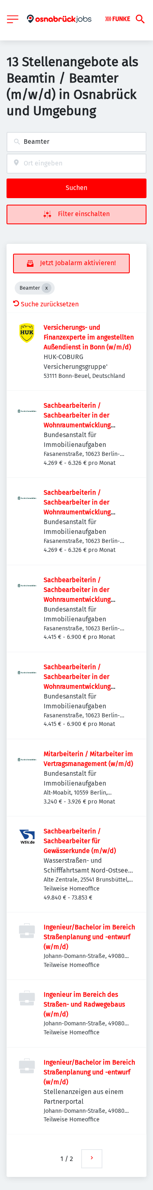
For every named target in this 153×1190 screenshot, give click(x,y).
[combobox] (76, 142)
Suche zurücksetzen (50, 304)
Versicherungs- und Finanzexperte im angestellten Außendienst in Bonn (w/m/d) (89, 337)
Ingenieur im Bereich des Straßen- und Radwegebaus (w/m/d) (84, 1004)
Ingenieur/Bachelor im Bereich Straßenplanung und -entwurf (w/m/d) (89, 937)
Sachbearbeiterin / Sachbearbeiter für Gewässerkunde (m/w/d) (80, 841)
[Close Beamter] (46, 288)
